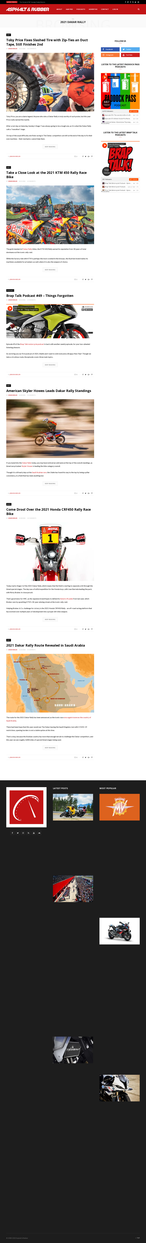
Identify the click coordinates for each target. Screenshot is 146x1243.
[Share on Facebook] (82, 156)
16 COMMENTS (31, 48)
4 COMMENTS (31, 181)
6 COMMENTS (31, 300)
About (59, 9)
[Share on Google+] (89, 156)
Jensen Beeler (12, 48)
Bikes (9, 504)
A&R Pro (69, 9)
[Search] (138, 9)
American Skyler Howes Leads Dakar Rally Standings (48, 390)
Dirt (8, 35)
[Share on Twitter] (85, 156)
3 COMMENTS (31, 395)
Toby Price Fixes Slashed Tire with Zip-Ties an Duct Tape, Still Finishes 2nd (47, 42)
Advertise (93, 9)
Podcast (10, 290)
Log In (115, 9)
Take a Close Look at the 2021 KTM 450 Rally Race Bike (46, 174)
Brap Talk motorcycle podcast (32, 344)
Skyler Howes (27, 466)
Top (138, 1238)
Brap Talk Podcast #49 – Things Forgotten (39, 295)
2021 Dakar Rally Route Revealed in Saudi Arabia (45, 645)
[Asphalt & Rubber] (27, 9)
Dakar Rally (27, 249)
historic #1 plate (66, 599)
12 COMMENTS (31, 518)
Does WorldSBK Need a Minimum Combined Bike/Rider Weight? (39, 2)
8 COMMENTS (31, 649)
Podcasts (81, 9)
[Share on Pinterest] (91, 156)
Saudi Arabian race (39, 472)
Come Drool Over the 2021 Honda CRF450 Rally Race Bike (48, 511)
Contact (105, 9)
